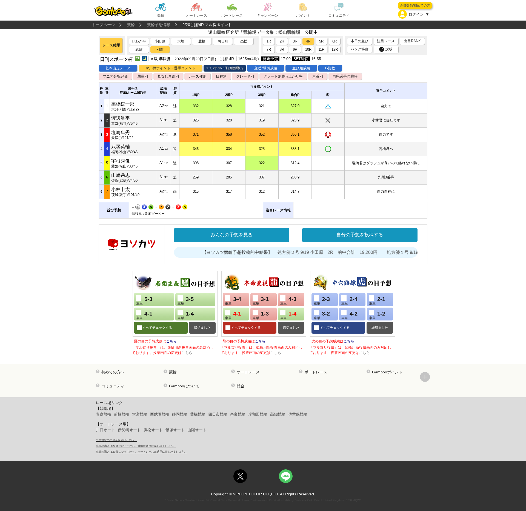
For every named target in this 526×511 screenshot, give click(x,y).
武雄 (138, 49)
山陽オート (197, 430)
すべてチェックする (157, 328)
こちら (171, 341)
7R (269, 49)
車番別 (317, 76)
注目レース (386, 41)
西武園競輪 (159, 414)
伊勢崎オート (129, 430)
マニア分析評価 (115, 76)
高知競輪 (277, 414)
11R (321, 49)
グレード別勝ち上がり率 (283, 76)
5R (321, 41)
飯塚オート (175, 430)
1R (269, 41)
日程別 (221, 76)
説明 (387, 49)
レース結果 (111, 45)
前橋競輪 (121, 414)
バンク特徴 (359, 49)
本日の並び (359, 41)
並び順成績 (301, 68)
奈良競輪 (237, 414)
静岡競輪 (179, 414)
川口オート (105, 430)
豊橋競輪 (197, 414)
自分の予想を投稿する (359, 234)
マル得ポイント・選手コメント (170, 68)
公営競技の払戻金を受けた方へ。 (116, 440)
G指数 (330, 68)
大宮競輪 (139, 414)
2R (282, 41)
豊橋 (201, 41)
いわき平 (139, 41)
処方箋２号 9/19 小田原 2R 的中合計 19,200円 (318, 252)
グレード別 (245, 76)
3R (295, 41)
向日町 (223, 41)
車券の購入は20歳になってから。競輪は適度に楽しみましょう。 (136, 445)
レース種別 (197, 76)
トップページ (103, 24)
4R (308, 41)
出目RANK (412, 41)
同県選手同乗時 (345, 76)
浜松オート (153, 430)
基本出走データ (117, 68)
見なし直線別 (168, 76)
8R (282, 49)
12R (334, 49)
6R (334, 41)
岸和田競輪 (257, 414)
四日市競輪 (217, 414)
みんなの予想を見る (232, 234)
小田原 (160, 41)
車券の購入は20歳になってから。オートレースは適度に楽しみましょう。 (141, 451)
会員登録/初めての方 (415, 5)
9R (295, 49)
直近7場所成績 (265, 68)
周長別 (142, 76)
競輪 (131, 24)
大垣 (180, 41)
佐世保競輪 (297, 414)
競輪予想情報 (158, 24)
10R (308, 49)
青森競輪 (103, 414)
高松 (243, 41)
